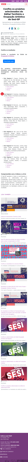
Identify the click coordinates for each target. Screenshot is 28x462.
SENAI (25, 1)
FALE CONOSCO (6, 448)
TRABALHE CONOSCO (7, 451)
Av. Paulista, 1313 (5, 437)
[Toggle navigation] (26, 4)
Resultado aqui (9, 61)
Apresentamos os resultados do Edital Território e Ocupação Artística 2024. (14, 23)
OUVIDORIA (4, 457)
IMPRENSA (4, 454)
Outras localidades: (10, 446)
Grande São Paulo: (10, 442)
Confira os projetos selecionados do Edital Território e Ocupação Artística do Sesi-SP (14, 14)
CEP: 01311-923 (5, 439)
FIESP (13, 1)
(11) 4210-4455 (14, 442)
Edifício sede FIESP (6, 436)
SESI (21, 1)
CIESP (17, 1)
